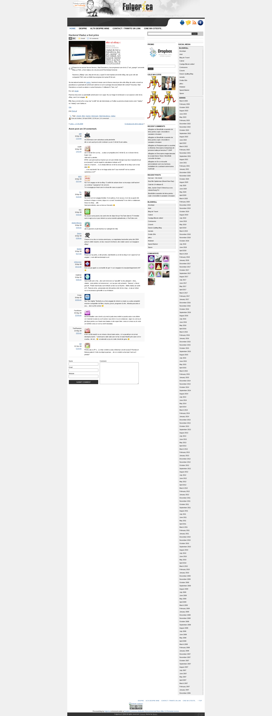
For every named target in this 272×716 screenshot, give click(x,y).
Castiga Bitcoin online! (155, 218)
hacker (88, 116)
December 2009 (185, 576)
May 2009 (182, 599)
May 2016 (182, 325)
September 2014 (185, 390)
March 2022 (183, 146)
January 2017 (184, 299)
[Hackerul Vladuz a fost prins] (94, 64)
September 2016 (185, 312)
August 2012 (183, 472)
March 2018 (183, 254)
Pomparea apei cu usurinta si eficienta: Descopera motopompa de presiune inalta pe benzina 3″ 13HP (161, 148)
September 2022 (185, 133)
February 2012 (184, 491)
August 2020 (183, 182)
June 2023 (183, 114)
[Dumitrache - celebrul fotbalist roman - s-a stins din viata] (154, 98)
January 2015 (184, 377)
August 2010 (183, 550)
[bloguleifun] (158, 258)
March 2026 (183, 101)
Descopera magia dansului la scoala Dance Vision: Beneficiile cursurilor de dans (161, 156)
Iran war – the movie (155, 178)
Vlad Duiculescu (104, 116)
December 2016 (185, 302)
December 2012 (185, 459)
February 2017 (184, 296)
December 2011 (184, 498)
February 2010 (184, 569)
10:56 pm (78, 300)
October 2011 (184, 504)
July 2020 (182, 185)
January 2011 (184, 533)
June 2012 (183, 478)
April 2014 (182, 407)
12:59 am (78, 315)
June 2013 (183, 439)
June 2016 (183, 322)
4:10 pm (78, 197)
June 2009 (183, 595)
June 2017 (183, 283)
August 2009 (183, 589)
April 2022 (182, 143)
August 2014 (183, 394)
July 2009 (182, 592)
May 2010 (182, 560)
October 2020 (184, 179)
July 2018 (182, 244)
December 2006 (185, 693)
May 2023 (182, 117)
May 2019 (182, 224)
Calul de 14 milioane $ (155, 184)
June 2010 (183, 556)
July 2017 (182, 280)
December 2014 (185, 381)
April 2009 (182, 602)
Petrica (74, 111)
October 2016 (184, 309)
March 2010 (183, 566)
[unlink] (158, 274)
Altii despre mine (99, 28)
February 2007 (184, 686)
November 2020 (185, 176)
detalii (76, 91)
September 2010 (185, 547)
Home (73, 28)
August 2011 (183, 511)
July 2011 (182, 514)
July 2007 (182, 670)
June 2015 (183, 361)
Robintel (151, 241)
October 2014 (184, 387)
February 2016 (184, 335)
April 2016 (182, 328)
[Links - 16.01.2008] (154, 114)
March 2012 (183, 488)
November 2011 (184, 501)
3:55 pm (78, 333)
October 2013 (184, 426)
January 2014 (184, 416)
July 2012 (182, 475)
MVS (79, 176)
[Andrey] (151, 258)
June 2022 (183, 140)
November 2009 (185, 579)
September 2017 (185, 273)
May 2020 (182, 192)
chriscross (77, 262)
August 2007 (183, 667)
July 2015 (182, 358)
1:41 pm (78, 151)
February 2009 (184, 608)
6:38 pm (78, 238)
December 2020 (185, 172)
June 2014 (183, 400)
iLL (80, 192)
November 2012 (185, 462)
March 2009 (183, 605)
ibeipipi (79, 249)
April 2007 (182, 680)
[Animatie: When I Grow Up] (169, 114)
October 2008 (184, 621)
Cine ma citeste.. (153, 28)
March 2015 (183, 371)
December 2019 (185, 205)
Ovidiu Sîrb (152, 234)
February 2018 (184, 257)
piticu (150, 237)
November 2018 (185, 237)
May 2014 (182, 403)
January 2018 (184, 260)
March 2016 (183, 332)
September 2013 (185, 429)
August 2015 (183, 355)
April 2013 (182, 446)
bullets (79, 118)
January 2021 (184, 169)
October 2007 (184, 660)
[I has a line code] (169, 98)
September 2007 (185, 664)
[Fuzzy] (165, 266)
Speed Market (153, 244)
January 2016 (184, 338)
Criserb (150, 224)
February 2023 (184, 120)
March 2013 (183, 449)
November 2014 (185, 384)
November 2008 (185, 618)
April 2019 (182, 228)
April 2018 (182, 250)
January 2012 (184, 494)
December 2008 (185, 615)
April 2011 (182, 524)
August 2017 (183, 276)
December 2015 (185, 342)
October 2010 (184, 543)
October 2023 (184, 107)
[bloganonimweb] (165, 274)
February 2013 (184, 452)
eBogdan (151, 129)
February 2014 (184, 413)
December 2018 (185, 234)
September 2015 (185, 351)
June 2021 (183, 163)
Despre (83, 28)
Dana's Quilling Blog (155, 228)
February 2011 (184, 530)
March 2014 (183, 410)
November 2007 (185, 657)
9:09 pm (78, 280)
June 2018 (183, 247)
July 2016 (182, 319)
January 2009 (184, 612)
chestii (83, 38)
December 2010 (185, 537)
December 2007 (185, 654)
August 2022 (183, 137)
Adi (80, 344)
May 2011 (182, 520)
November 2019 (185, 208)
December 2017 (185, 263)
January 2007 (184, 690)
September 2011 (185, 507)
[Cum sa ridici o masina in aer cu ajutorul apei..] (154, 83)
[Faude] (151, 266)
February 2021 (184, 166)
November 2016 (185, 306)
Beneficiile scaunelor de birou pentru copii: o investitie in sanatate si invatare (160, 131)
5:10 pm (78, 348)
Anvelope (151, 205)
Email (70, 367)
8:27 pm (78, 254)
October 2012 (184, 465)
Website (71, 373)
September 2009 (185, 586)
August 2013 (183, 433)
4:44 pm (78, 227)
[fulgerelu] (165, 258)
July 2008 (182, 631)
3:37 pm (78, 181)
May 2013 (182, 442)
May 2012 (182, 481)
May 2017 (182, 286)
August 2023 (183, 110)
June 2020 (183, 189)
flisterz (155, 714)
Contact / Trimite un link (127, 28)
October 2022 (184, 130)
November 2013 (185, 423)
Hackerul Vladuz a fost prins (84, 35)
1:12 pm (78, 138)
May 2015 (182, 364)
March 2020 (183, 198)
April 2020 (182, 195)
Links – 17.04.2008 (76, 124)
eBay (83, 116)
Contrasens (152, 221)
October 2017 (184, 270)
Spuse (150, 247)
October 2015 (184, 348)
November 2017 (185, 267)
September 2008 (185, 625)
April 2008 (182, 641)
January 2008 (184, 651)
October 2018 (184, 241)
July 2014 (182, 397)
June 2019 (183, 221)
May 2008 (182, 638)
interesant (94, 116)
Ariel (149, 208)
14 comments (94, 38)
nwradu (150, 231)
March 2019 (183, 231)
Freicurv (142, 714)
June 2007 (183, 673)
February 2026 (184, 104)
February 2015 (184, 374)
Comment (103, 361)
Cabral (150, 215)
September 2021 (185, 156)
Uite (70, 107)
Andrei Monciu (76, 223)
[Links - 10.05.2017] (169, 83)
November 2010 (185, 540)
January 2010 (184, 573)
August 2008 (183, 628)
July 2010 (182, 553)
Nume (71, 361)
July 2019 (182, 218)
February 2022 (184, 150)
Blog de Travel (153, 211)
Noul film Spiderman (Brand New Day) (161, 181)
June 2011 (183, 517)
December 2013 (185, 420)
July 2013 (182, 436)
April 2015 (182, 368)
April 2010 (182, 563)
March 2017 (183, 293)
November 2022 (185, 127)
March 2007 (183, 683)
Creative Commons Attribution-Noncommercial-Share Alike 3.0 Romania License (151, 711)
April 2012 (182, 485)
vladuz (88, 82)
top (200, 700)
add (80, 134)
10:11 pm (78, 267)
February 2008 (184, 647)
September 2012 (185, 468)
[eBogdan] (151, 281)
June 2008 (183, 634)
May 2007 (182, 677)
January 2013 (184, 455)
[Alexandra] (151, 274)
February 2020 (184, 202)
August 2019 (183, 215)
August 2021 (183, 159)
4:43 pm (78, 214)
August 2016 (183, 315)
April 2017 (182, 289)
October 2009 (184, 582)
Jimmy (79, 233)
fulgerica (107, 711)
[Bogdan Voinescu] (158, 266)
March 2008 (183, 644)
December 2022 (185, 123)
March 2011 (183, 527)
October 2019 (184, 211)
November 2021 (185, 153)
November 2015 (185, 345)
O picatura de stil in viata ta (134, 124)
